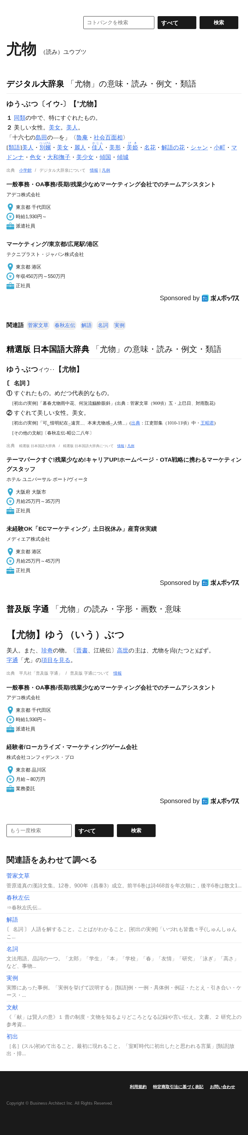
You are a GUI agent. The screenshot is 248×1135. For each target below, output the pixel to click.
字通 (12, 660)
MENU (12, 6)
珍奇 (47, 650)
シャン (199, 147)
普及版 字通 (27, 608)
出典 (135, 422)
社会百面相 (108, 137)
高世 (123, 650)
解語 (86, 325)
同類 (20, 118)
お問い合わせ (222, 1086)
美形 (115, 147)
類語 (14, 147)
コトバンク (38, 22)
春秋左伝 (65, 325)
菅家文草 (38, 325)
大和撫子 (58, 157)
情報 (94, 170)
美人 (72, 127)
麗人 (80, 147)
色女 (35, 157)
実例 (119, 325)
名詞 (103, 325)
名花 (150, 147)
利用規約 (138, 1086)
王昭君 (207, 422)
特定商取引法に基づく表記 (178, 1086)
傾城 (123, 157)
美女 (54, 127)
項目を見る (55, 660)
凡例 (106, 170)
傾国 (105, 157)
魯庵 (82, 137)
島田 (41, 137)
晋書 (82, 650)
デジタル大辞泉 (35, 83)
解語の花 (173, 147)
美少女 (85, 157)
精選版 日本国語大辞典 (47, 348)
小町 (219, 147)
